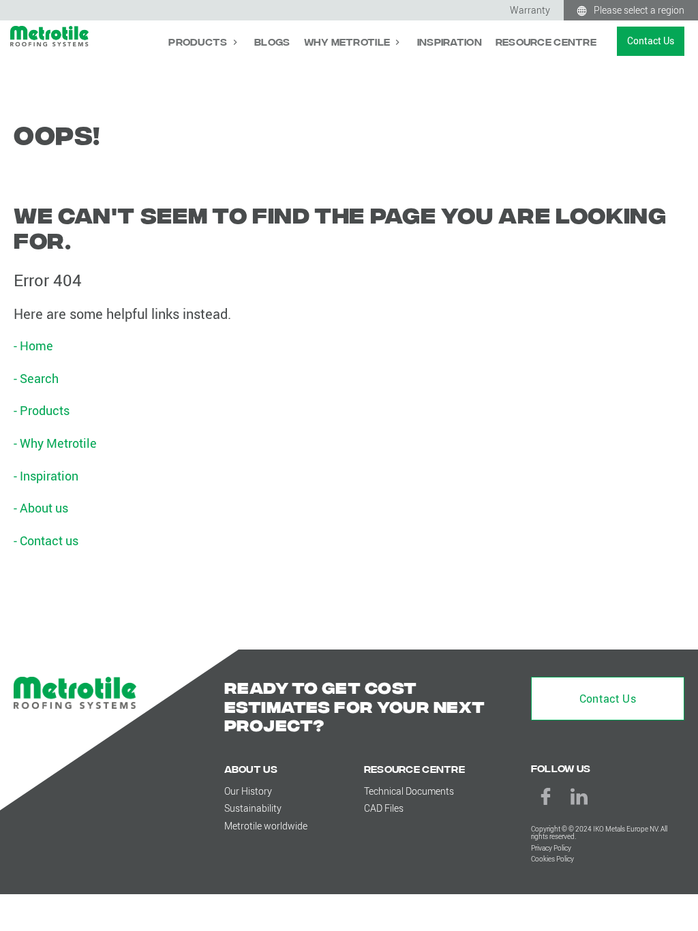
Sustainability (253, 808)
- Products (42, 410)
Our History (248, 790)
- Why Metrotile (55, 443)
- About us (41, 508)
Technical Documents (409, 790)
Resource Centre (546, 41)
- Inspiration (46, 476)
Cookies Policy (552, 859)
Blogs (272, 41)
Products (199, 41)
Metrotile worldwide (265, 825)
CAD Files (384, 808)
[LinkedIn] (579, 797)
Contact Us (650, 40)
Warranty (530, 9)
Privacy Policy (551, 848)
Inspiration (449, 41)
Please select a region (639, 9)
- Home (33, 345)
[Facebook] (546, 797)
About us (250, 768)
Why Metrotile (348, 41)
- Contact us (46, 540)
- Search (36, 378)
